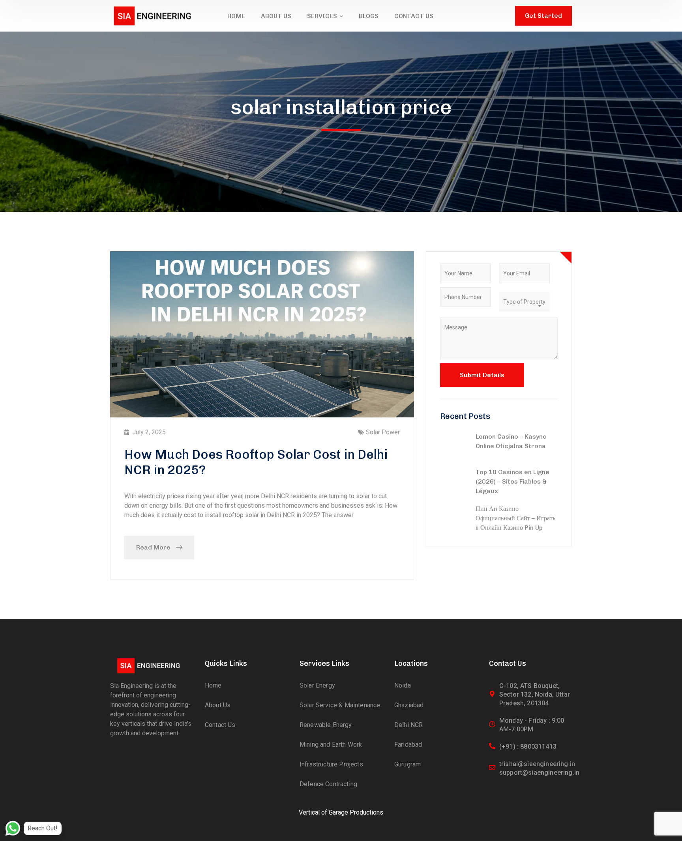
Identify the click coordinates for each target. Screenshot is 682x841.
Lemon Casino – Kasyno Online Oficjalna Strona (511, 441)
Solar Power (383, 432)
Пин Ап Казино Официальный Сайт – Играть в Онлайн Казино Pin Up (515, 518)
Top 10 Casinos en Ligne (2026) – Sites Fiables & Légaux (512, 481)
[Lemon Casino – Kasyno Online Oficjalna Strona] (454, 446)
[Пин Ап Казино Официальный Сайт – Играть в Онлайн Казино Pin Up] (454, 519)
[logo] (152, 15)
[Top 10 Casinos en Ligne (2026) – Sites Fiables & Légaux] (454, 482)
